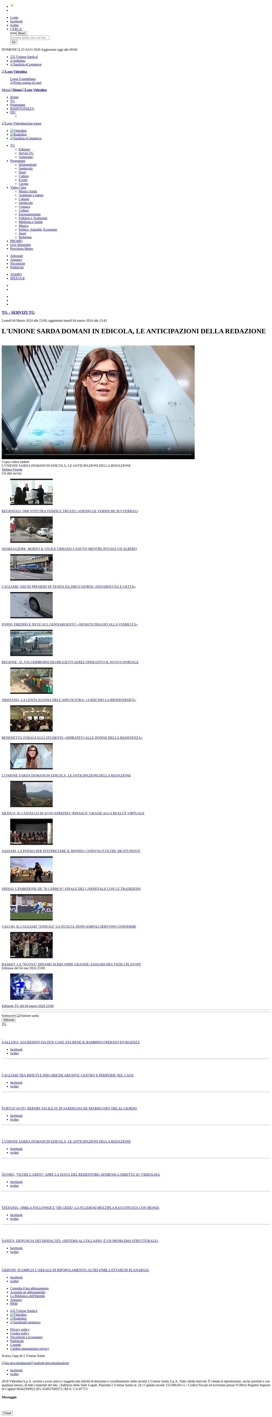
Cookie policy (19, 1333)
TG (12, 101)
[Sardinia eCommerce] (26, 64)
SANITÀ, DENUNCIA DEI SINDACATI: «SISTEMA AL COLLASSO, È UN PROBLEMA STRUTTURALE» (80, 1241)
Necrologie (17, 263)
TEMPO (16, 274)
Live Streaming (20, 245)
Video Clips (18, 187)
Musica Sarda (28, 191)
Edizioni (24, 149)
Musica (23, 225)
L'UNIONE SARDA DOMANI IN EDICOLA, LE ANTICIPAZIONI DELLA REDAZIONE (66, 1141)
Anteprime (26, 157)
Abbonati (16, 256)
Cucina (23, 183)
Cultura (24, 176)
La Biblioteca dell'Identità (27, 1296)
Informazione (28, 164)
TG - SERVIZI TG (18, 312)
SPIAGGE (17, 278)
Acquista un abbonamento (27, 1292)
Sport (22, 172)
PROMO (16, 241)
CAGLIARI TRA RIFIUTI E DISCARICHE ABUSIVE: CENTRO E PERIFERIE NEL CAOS (67, 1075)
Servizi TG (26, 153)
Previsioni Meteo (21, 248)
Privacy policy (20, 1329)
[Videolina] (14, 71)
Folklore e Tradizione (33, 218)
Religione (25, 237)
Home (14, 97)
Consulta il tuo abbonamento (29, 1288)
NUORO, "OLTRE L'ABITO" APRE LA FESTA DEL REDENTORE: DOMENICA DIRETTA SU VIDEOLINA (81, 1174)
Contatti (15, 1345)
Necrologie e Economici (26, 1337)
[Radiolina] (17, 60)
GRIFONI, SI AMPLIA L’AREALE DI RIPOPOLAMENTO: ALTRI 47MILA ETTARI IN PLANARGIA (75, 1270)
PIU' (13, 112)
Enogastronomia (30, 214)
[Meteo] (12, 6)
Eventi (23, 180)
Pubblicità (17, 267)
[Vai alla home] (15, 90)
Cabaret (24, 199)
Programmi (17, 105)
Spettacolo (26, 168)
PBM (13, 1303)
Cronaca (24, 206)
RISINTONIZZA (22, 108)
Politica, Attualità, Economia (38, 229)
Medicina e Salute (31, 222)
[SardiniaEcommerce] (25, 1322)
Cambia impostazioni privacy (29, 1348)
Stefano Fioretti (12, 469)
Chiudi (7, 1413)
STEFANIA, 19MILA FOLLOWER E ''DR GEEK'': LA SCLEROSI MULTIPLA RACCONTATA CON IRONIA (80, 1207)
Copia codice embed (15, 462)
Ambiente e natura (31, 195)
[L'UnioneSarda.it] (23, 1311)
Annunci (16, 259)
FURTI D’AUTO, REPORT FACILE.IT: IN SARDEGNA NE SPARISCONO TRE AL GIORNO (69, 1108)
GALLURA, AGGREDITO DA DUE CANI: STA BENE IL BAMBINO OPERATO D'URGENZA (71, 1042)
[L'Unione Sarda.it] (24, 57)
